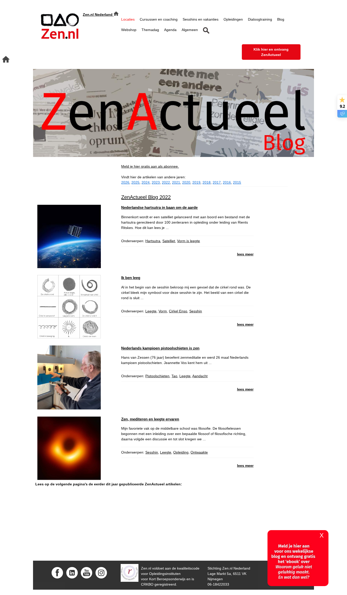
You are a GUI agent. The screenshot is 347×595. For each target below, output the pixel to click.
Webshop (128, 30)
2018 (206, 182)
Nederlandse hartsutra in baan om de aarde (159, 207)
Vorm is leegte (188, 241)
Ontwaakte (199, 452)
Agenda (170, 30)
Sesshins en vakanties (200, 19)
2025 (135, 182)
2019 (196, 182)
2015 (237, 182)
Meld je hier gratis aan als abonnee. (150, 166)
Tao (174, 376)
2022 (166, 182)
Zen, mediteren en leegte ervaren (150, 419)
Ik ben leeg (130, 277)
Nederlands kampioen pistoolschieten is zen (160, 348)
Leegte (150, 311)
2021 (176, 182)
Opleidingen (233, 19)
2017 (217, 182)
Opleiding (180, 452)
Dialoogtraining (260, 19)
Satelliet (168, 241)
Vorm (163, 311)
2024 (145, 182)
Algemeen (190, 30)
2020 (186, 182)
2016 (227, 182)
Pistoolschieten (157, 376)
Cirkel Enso (178, 311)
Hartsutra (152, 241)
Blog (280, 19)
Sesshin (195, 311)
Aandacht (200, 376)
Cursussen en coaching (159, 19)
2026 (125, 182)
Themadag (150, 30)
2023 (156, 182)
